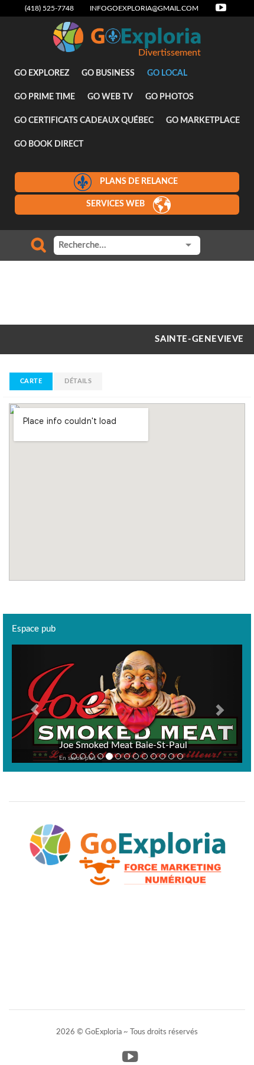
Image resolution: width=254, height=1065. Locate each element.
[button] (29, 704)
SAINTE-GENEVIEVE (199, 339)
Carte (31, 381)
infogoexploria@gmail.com (144, 8)
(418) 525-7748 (49, 8)
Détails (78, 381)
